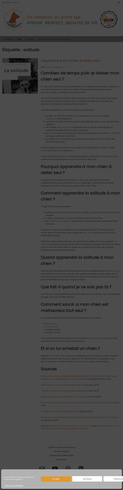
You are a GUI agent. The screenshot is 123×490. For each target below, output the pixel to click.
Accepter (56, 479)
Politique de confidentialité (14, 486)
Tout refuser (87, 479)
